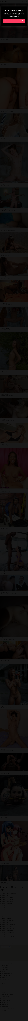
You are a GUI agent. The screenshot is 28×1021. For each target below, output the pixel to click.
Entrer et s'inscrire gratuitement (14, 20)
